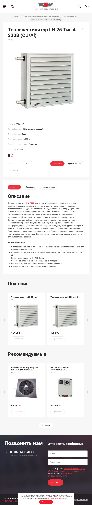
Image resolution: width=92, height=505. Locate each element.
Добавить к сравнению (82, 28)
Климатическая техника (46, 9)
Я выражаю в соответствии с (66, 472)
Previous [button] (4, 320)
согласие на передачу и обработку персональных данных (66, 470)
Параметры (30, 187)
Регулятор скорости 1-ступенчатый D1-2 (60, 368)
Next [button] (88, 320)
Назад (47, 425)
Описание (14, 187)
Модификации (49, 187)
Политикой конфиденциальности (57, 498)
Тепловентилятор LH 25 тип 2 (64, 297)
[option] (26, 319)
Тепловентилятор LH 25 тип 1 (24, 297)
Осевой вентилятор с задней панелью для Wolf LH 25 (24, 368)
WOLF (10, 40)
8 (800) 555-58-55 (22, 452)
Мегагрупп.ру (82, 500)
